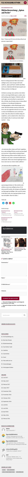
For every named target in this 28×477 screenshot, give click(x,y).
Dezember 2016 (7, 391)
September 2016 (7, 401)
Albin (3, 469)
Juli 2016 (5, 404)
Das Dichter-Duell (7, 346)
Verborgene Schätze (8, 367)
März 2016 (6, 415)
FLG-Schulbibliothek (10, 3)
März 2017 (6, 381)
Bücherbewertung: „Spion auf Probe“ (12, 11)
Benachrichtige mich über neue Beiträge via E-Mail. (13, 306)
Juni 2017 (5, 377)
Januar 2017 (6, 387)
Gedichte (5, 350)
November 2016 (7, 394)
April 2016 (5, 411)
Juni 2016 (5, 408)
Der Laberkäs (10, 469)
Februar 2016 (6, 418)
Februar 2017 (6, 384)
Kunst (4, 357)
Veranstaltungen (7, 364)
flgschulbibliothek (8, 228)
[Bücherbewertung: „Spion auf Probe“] (14, 27)
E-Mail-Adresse (5, 284)
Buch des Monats (7, 340)
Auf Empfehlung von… (8, 336)
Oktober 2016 (6, 398)
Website (3, 290)
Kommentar (5, 262)
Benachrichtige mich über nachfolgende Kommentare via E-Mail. (12, 302)
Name (3, 277)
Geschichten (6, 353)
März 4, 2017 (14, 16)
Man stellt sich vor (7, 360)
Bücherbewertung (7, 7)
